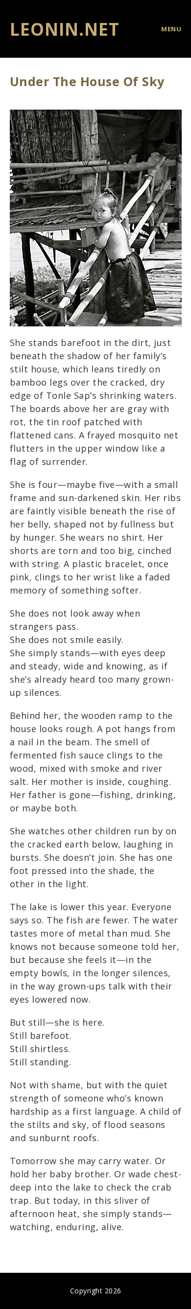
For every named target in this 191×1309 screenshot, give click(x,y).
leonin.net (64, 29)
